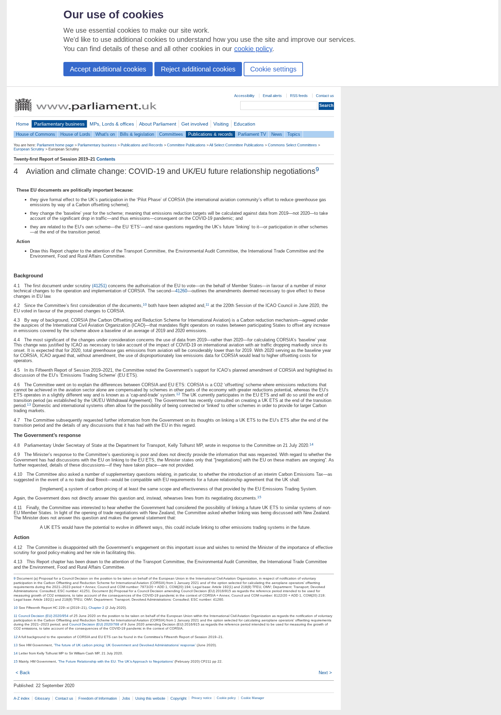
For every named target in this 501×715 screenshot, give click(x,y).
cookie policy (253, 48)
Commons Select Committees (292, 145)
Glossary (42, 698)
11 (207, 304)
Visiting (221, 124)
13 (29, 404)
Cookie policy (226, 698)
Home (22, 124)
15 (259, 497)
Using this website (150, 698)
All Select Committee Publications (236, 145)
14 (311, 444)
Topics (293, 134)
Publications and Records (142, 145)
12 (178, 394)
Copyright (178, 698)
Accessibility (244, 96)
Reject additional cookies (198, 69)
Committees (171, 134)
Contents (105, 159)
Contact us (325, 96)
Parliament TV (252, 134)
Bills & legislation (137, 134)
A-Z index (22, 698)
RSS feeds (299, 96)
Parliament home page (55, 145)
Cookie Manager (252, 698)
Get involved (194, 124)
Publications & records (210, 134)
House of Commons (35, 134)
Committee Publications (186, 145)
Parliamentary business (59, 124)
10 (145, 304)
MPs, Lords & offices (112, 124)
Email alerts (272, 96)
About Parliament (157, 124)
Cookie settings (273, 69)
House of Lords (75, 134)
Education (244, 124)
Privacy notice (202, 698)
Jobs (126, 698)
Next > (325, 672)
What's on (105, 134)
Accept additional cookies (108, 69)
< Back (23, 672)
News (276, 134)
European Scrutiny (29, 149)
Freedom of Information (97, 698)
